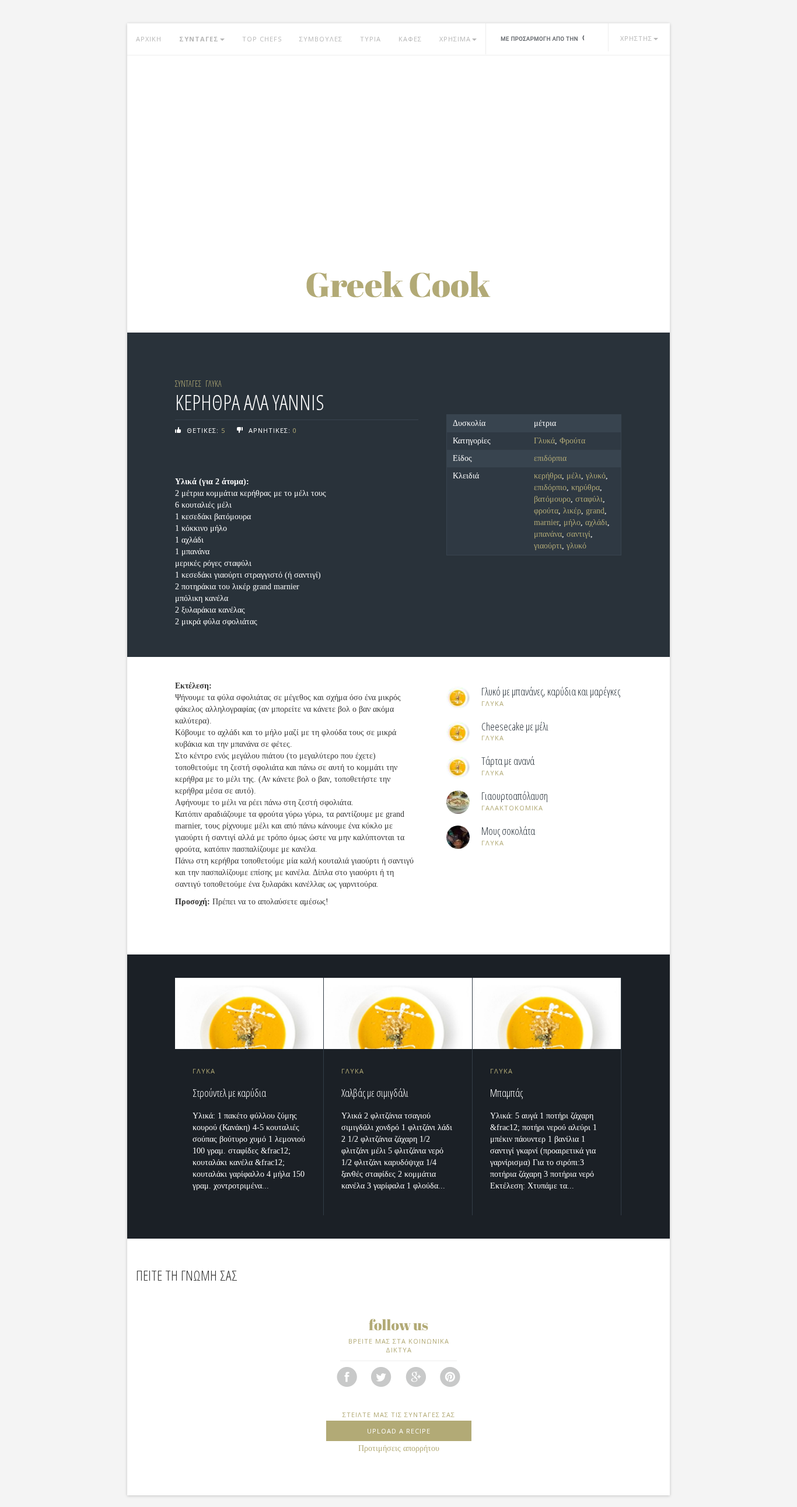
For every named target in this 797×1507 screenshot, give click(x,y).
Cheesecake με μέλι (514, 727)
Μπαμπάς (506, 1093)
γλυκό (596, 475)
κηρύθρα (585, 487)
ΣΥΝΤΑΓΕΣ (199, 38)
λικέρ (572, 510)
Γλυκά (544, 440)
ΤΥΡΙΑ (370, 38)
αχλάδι (596, 522)
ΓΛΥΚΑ (213, 383)
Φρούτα (572, 440)
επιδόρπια (550, 458)
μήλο (572, 522)
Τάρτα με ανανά (507, 761)
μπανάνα (548, 534)
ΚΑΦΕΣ (410, 38)
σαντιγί (578, 534)
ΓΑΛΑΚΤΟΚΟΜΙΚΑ (512, 807)
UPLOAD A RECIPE (399, 1430)
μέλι (574, 475)
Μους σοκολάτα (508, 831)
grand (595, 510)
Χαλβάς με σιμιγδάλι (374, 1093)
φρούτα (546, 510)
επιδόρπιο (550, 487)
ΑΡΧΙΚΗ (149, 38)
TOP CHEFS (262, 38)
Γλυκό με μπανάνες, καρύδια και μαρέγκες (550, 692)
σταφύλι (589, 499)
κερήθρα (548, 475)
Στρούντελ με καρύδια (229, 1093)
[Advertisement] (398, 148)
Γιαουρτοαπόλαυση (514, 796)
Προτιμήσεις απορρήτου (398, 1448)
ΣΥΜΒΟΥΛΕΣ (320, 38)
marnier (546, 522)
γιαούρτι (548, 545)
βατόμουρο (552, 499)
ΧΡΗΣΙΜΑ (455, 38)
